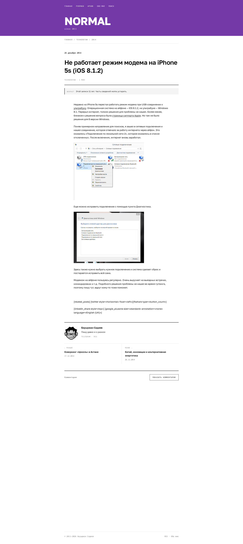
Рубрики (80, 6)
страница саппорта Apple (126, 115)
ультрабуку (80, 108)
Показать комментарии (164, 377)
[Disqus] (121, 419)
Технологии (82, 40)
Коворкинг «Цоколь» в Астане (81, 352)
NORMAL (87, 20)
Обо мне (101, 6)
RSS (95, 336)
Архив (90, 6)
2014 (94, 40)
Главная (68, 6)
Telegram (85, 336)
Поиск (111, 6)
